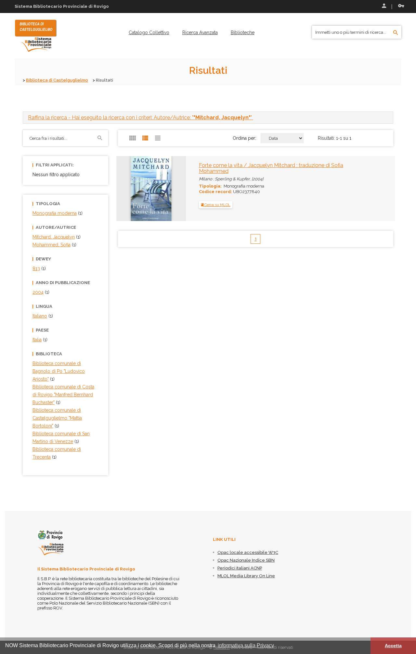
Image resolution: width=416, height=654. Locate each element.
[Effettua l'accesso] (383, 6)
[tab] (208, 117)
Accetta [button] (393, 645)
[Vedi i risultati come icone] (132, 138)
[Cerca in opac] (395, 33)
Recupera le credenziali (400, 6)
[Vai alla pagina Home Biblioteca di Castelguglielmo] (36, 35)
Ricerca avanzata (200, 32)
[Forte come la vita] (136, 188)
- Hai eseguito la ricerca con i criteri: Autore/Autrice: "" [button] (140, 117)
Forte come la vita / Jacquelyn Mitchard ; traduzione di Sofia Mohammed (271, 168)
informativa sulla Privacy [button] (246, 645)
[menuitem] (149, 32)
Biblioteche (242, 32)
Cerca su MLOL (216, 205)
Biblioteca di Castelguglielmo (57, 80)
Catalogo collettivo (149, 32)
